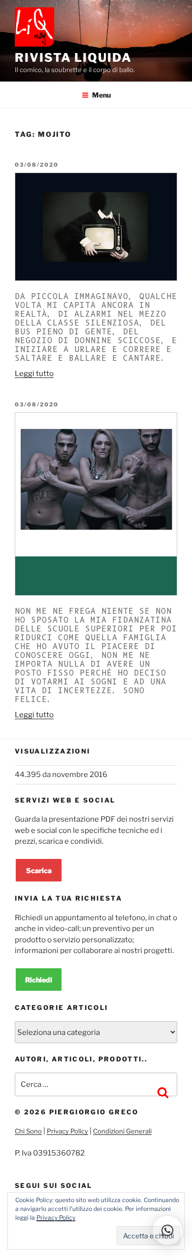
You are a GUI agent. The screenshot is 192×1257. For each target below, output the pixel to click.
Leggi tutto (34, 373)
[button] (167, 1230)
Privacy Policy (67, 1131)
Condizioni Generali (122, 1131)
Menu (101, 95)
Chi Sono (28, 1131)
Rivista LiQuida (73, 57)
